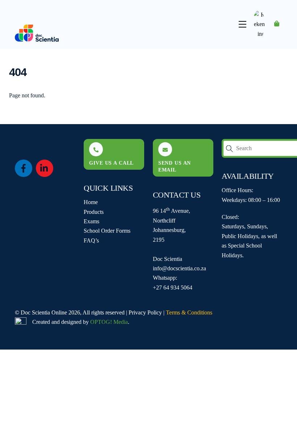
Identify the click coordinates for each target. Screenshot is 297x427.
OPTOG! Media (109, 322)
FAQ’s (91, 240)
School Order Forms (107, 231)
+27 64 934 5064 (172, 287)
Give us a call (111, 163)
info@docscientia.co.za (179, 268)
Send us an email (174, 166)
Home (91, 202)
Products (94, 212)
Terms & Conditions (189, 312)
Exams (91, 221)
